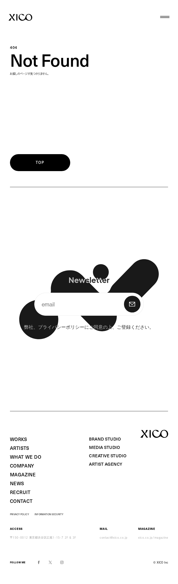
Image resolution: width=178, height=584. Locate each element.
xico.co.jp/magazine (153, 537)
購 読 (132, 304)
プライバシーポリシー (61, 327)
